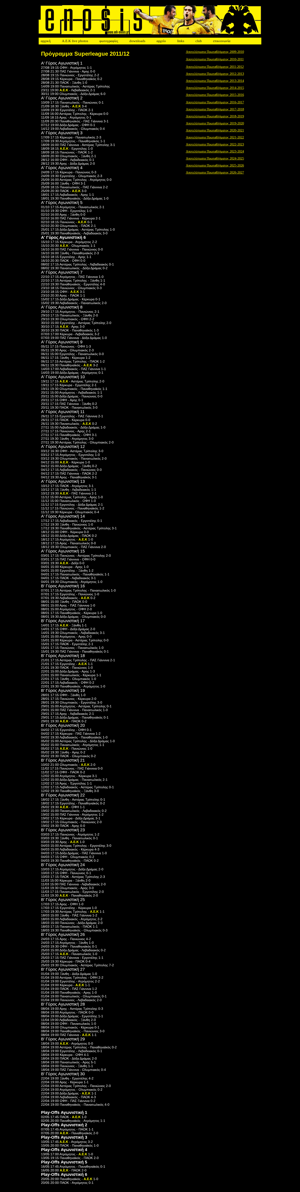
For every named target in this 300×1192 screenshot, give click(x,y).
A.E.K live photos (75, 41)
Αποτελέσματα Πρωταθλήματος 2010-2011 (215, 59)
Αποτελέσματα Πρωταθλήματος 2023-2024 (215, 151)
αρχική (46, 41)
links (180, 41)
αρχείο (161, 41)
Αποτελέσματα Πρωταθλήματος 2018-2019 (215, 116)
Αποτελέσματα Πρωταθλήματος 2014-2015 (215, 88)
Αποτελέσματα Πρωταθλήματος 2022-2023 (215, 144)
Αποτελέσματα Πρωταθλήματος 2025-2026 (215, 165)
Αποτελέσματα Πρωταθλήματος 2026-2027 (215, 172)
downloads (137, 41)
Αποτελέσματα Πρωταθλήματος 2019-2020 (215, 123)
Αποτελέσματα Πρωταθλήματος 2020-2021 (215, 130)
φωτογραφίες (108, 41)
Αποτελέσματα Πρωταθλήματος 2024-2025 (215, 158)
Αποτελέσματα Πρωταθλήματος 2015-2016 (215, 95)
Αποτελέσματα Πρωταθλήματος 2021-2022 (215, 137)
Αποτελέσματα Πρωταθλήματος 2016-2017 (215, 102)
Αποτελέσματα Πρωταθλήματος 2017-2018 (215, 109)
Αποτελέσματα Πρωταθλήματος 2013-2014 (215, 81)
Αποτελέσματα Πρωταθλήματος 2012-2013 (215, 74)
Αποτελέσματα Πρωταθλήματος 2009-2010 (215, 52)
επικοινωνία (221, 41)
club (198, 41)
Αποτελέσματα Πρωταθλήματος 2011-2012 (215, 67)
